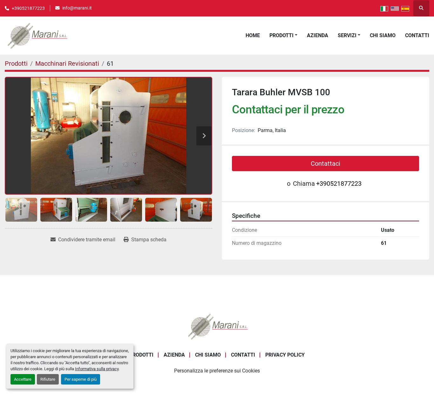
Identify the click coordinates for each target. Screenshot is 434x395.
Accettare (22, 379)
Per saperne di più (80, 379)
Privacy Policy (285, 355)
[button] (283, 35)
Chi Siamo (383, 35)
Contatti (417, 35)
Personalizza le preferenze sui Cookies (217, 371)
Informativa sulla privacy (97, 368)
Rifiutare (47, 379)
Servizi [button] (347, 35)
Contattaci (325, 163)
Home (253, 35)
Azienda (317, 35)
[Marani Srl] (217, 326)
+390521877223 (28, 8)
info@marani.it (77, 7)
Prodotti (281, 35)
